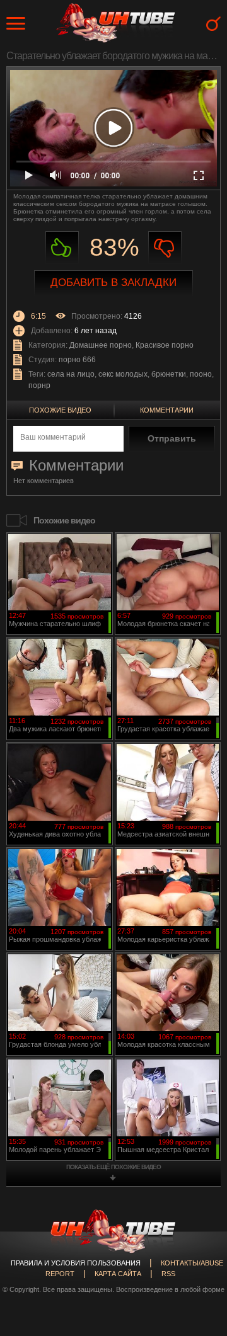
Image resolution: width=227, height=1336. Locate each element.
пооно (201, 374)
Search (213, 23)
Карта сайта (118, 1273)
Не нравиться (165, 248)
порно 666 (77, 359)
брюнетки (168, 374)
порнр (39, 385)
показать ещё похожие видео (113, 1166)
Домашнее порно (100, 345)
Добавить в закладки (113, 282)
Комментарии (167, 410)
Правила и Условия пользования (76, 1263)
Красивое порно (165, 345)
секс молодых (123, 374)
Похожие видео (60, 410)
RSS (168, 1273)
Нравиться (62, 248)
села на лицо (71, 374)
